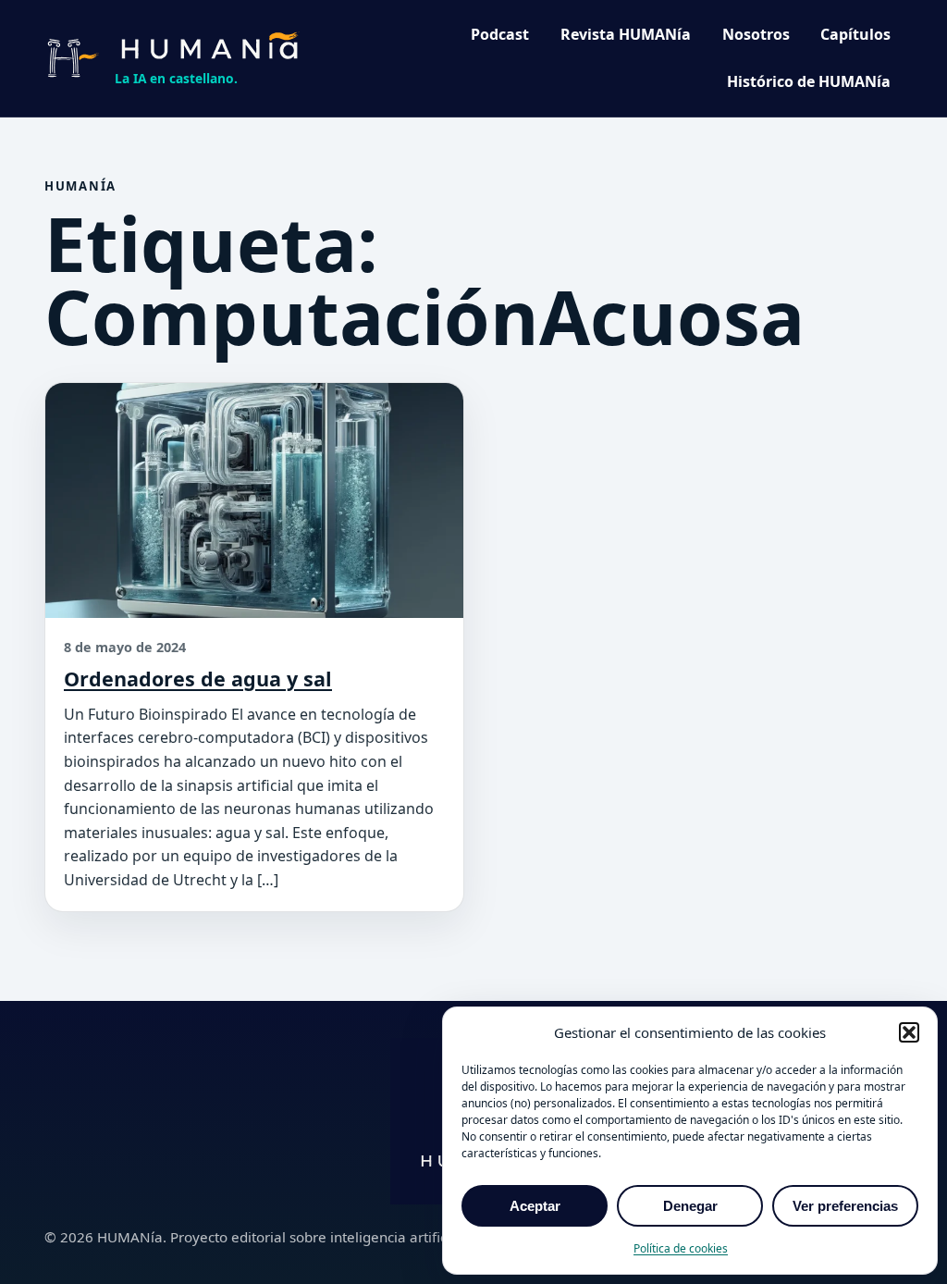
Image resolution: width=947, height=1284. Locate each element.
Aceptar (535, 1206)
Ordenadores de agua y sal (198, 678)
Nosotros (756, 34)
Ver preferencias (845, 1206)
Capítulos (855, 34)
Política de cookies (680, 1248)
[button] (909, 1032)
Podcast (500, 34)
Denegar (690, 1206)
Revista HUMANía (625, 34)
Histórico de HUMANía (809, 81)
